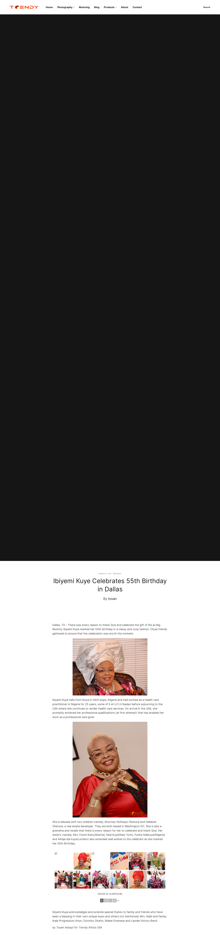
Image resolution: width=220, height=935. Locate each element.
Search (206, 7)
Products (109, 7)
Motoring (84, 7)
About (124, 7)
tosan (112, 599)
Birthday (117, 574)
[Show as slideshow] (110, 894)
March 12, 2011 (105, 574)
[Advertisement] (107, 614)
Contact (137, 7)
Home (49, 7)
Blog (96, 7)
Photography (64, 7)
